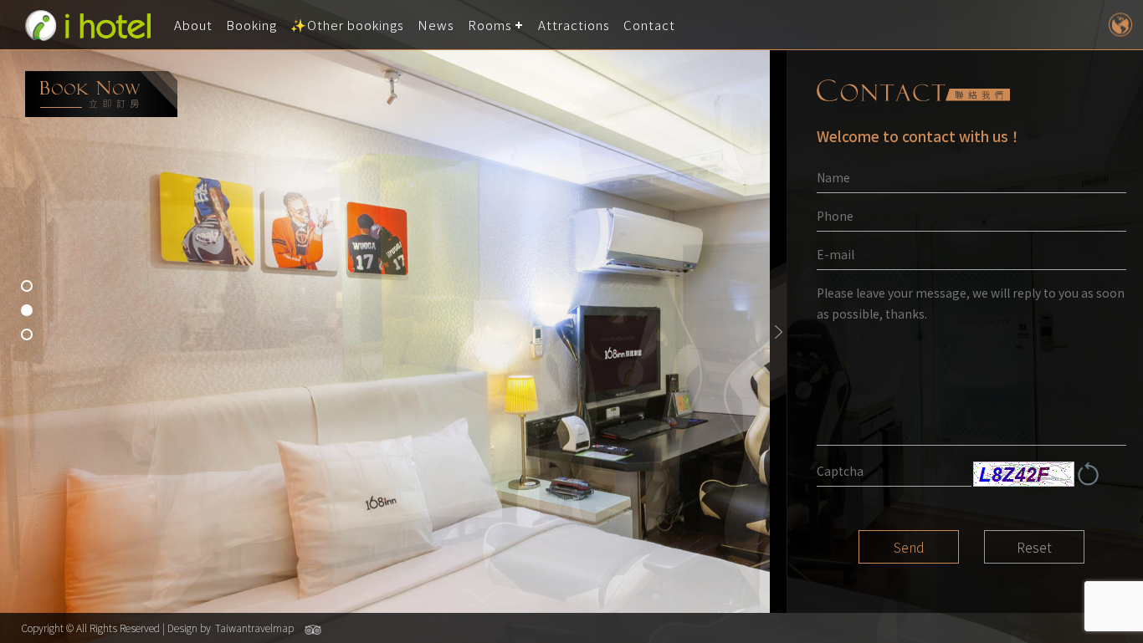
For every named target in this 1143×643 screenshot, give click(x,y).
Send (909, 547)
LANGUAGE (1120, 25)
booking (101, 94)
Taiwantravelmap (254, 627)
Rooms (490, 24)
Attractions (574, 24)
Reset (1034, 547)
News (436, 24)
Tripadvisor (313, 629)
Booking (251, 24)
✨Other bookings (347, 24)
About (193, 24)
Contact (649, 24)
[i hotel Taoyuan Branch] (88, 25)
